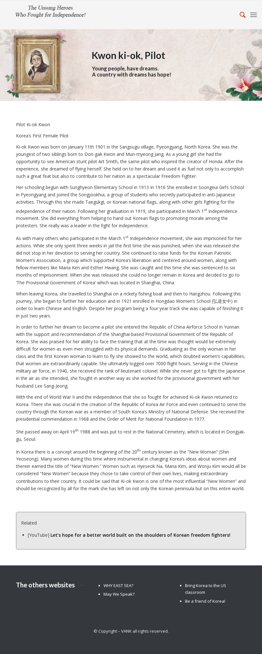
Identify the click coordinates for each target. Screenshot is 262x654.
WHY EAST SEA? (118, 585)
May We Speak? (119, 594)
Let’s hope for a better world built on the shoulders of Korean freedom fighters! (140, 535)
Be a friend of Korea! (205, 601)
